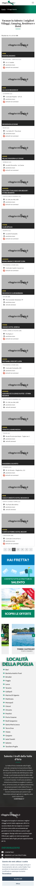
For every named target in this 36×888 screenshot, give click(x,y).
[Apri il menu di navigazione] (33, 2)
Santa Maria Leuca (13, 725)
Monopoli (9, 703)
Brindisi (9, 677)
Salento (8, 743)
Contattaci (9, 852)
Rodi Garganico (11, 721)
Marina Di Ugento (12, 695)
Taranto (9, 688)
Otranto (9, 710)
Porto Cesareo (11, 717)
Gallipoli (9, 692)
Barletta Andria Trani (14, 673)
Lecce (8, 684)
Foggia (8, 681)
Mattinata (9, 699)
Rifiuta (18, 883)
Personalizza (6, 873)
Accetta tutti (18, 878)
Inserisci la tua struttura (15, 855)
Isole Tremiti (10, 739)
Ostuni (8, 706)
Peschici (9, 714)
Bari (7, 670)
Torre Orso (10, 728)
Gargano (9, 735)
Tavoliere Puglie (12, 746)
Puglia (3, 9)
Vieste (8, 732)
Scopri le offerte (18, 613)
